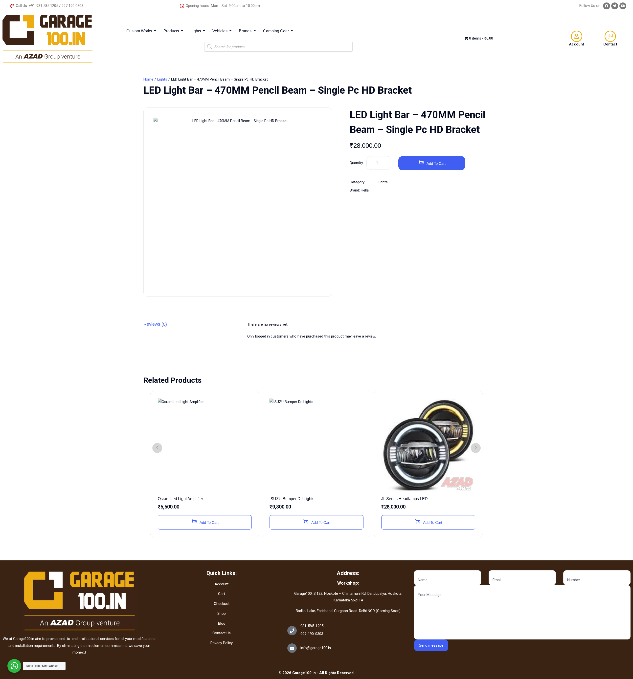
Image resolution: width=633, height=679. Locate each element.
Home (148, 79)
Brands (245, 31)
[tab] (191, 325)
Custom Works (139, 31)
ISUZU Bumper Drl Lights (292, 499)
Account (576, 44)
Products (171, 31)
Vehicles (220, 31)
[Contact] (610, 36)
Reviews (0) (155, 324)
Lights (196, 31)
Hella (365, 190)
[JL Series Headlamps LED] (428, 445)
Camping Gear (276, 31)
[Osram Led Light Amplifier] (205, 445)
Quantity (356, 163)
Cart (221, 594)
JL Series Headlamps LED (404, 499)
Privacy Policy (221, 643)
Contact (610, 44)
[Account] (576, 36)
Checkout (221, 603)
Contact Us (221, 633)
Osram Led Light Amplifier (180, 499)
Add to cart (436, 163)
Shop (221, 613)
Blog (221, 623)
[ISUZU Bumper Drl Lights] (316, 445)
